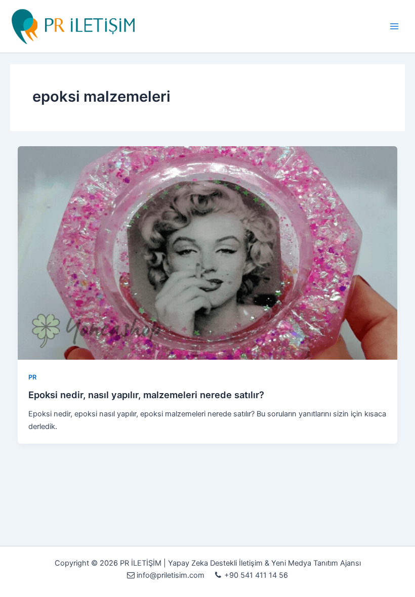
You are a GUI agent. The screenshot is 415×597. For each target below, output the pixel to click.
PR (32, 377)
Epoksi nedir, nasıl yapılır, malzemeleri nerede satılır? (146, 394)
